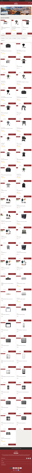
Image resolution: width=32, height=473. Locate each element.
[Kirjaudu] (3, 3)
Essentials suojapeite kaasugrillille (5, 345)
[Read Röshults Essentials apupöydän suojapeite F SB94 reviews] (17, 410)
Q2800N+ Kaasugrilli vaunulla (20, 159)
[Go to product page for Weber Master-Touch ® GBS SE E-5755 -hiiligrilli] (23, 46)
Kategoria (15, 38)
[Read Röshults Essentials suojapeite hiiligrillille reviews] (2, 410)
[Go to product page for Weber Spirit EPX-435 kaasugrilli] (23, 61)
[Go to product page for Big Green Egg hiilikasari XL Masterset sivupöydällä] (8, 263)
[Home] (16, 3)
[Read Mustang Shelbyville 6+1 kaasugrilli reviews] (2, 193)
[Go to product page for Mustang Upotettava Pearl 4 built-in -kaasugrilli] (23, 294)
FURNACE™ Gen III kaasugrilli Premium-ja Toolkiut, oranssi (5, 28)
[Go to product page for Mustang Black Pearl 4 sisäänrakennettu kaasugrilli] (8, 433)
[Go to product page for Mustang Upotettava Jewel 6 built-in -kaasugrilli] (23, 278)
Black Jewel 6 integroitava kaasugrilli (21, 314)
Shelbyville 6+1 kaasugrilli (4, 190)
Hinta (19, 38)
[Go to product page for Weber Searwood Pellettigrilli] (23, 139)
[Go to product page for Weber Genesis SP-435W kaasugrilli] (8, 61)
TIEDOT (2, 460)
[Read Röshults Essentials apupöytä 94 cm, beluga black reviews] (17, 348)
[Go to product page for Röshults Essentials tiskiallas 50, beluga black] (8, 387)
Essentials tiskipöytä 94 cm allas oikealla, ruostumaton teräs (7, 376)
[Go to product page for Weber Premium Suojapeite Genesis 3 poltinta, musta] (8, 46)
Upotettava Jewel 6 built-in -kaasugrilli (21, 283)
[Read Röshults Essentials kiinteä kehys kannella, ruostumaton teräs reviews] (2, 302)
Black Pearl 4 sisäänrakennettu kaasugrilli (5, 438)
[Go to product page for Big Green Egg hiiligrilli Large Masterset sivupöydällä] (23, 201)
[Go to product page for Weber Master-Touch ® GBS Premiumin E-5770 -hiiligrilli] (8, 92)
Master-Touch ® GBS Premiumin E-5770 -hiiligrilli (6, 97)
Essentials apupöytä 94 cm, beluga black (21, 345)
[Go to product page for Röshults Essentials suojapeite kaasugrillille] (8, 340)
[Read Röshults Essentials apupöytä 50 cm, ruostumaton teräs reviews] (17, 364)
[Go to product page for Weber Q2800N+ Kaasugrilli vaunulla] (23, 154)
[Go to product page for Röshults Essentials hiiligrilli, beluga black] (8, 325)
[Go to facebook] (30, 458)
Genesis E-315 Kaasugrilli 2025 (4, 159)
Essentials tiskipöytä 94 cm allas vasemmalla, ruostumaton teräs (7, 361)
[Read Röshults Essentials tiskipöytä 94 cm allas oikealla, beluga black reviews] (17, 395)
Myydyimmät (2, 40)
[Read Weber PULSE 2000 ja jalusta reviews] (17, 116)
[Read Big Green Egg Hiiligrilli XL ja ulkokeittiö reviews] (2, 240)
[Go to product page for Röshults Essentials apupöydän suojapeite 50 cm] (23, 418)
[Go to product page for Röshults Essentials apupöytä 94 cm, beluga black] (23, 340)
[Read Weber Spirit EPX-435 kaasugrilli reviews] (24, 30)
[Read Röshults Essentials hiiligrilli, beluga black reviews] (2, 333)
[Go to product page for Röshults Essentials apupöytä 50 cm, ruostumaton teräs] (23, 356)
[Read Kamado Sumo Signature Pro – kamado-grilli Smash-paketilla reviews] (2, 209)
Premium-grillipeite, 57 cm (20, 190)
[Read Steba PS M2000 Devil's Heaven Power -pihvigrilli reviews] (17, 255)
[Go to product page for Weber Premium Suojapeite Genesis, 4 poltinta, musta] (23, 92)
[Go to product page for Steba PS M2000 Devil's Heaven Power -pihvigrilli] (23, 247)
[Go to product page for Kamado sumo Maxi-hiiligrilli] (8, 139)
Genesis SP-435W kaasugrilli (4, 66)
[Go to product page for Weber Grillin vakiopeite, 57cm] (8, 247)
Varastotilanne (24, 38)
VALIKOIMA (2, 462)
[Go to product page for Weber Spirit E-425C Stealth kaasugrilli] (8, 108)
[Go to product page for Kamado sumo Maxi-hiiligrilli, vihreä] (23, 170)
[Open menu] (1, 3)
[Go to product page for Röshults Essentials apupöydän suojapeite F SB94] (23, 402)
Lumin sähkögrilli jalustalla (20, 128)
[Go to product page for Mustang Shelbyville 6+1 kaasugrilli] (8, 185)
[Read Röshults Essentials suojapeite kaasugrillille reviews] (2, 348)
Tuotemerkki (2, 38)
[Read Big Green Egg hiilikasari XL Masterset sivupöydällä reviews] (2, 271)
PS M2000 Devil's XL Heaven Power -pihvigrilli (22, 221)
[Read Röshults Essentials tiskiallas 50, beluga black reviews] (2, 395)
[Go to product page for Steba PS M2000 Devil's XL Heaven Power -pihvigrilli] (23, 216)
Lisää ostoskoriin (8, 33)
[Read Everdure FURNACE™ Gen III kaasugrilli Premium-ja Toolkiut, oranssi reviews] (2, 30)
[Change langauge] (13, 470)
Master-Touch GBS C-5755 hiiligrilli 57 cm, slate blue (7, 128)
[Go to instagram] (28, 458)
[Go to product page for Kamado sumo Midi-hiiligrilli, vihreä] (8, 77)
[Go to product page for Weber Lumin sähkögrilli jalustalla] (23, 123)
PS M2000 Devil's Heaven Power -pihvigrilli (21, 252)
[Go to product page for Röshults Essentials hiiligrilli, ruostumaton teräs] (8, 309)
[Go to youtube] (26, 458)
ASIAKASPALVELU (3, 464)
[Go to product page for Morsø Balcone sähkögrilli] (23, 232)
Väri (7, 38)
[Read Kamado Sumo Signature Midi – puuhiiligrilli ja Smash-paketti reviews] (2, 224)
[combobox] (16, 6)
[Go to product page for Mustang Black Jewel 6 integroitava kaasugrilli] (23, 309)
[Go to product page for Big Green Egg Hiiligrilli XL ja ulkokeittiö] (8, 232)
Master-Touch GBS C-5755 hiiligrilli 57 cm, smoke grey (16, 28)
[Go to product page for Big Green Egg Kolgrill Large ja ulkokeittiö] (23, 263)
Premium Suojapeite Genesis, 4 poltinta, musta (22, 97)
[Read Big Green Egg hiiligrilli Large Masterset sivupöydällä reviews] (17, 209)
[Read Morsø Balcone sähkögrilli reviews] (17, 240)
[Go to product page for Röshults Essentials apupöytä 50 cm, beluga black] (23, 371)
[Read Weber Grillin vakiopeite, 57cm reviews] (2, 255)
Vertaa (2, 33)
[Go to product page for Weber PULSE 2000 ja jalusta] (23, 108)
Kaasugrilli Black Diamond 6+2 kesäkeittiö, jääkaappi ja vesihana (7, 284)
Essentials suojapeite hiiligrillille (4, 407)
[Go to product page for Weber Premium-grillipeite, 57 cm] (23, 185)
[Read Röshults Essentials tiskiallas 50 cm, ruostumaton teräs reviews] (17, 333)
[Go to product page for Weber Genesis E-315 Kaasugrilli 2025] (8, 154)
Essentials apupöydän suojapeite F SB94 (21, 407)
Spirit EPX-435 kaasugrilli (25, 27)
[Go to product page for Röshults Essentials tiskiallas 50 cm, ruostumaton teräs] (23, 325)
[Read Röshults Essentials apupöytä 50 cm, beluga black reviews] (17, 379)
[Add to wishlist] (10, 20)
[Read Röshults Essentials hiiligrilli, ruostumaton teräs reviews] (2, 317)
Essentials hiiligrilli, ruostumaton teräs (5, 314)
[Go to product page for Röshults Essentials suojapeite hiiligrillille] (8, 402)
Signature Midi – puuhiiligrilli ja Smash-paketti (6, 221)
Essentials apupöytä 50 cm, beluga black (21, 376)
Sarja (10, 38)
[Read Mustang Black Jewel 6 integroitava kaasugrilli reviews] (17, 317)
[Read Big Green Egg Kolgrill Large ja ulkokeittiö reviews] (17, 271)
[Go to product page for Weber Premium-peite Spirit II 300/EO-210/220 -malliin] (8, 170)
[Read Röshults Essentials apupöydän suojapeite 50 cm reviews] (17, 426)
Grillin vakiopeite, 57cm (3, 252)
